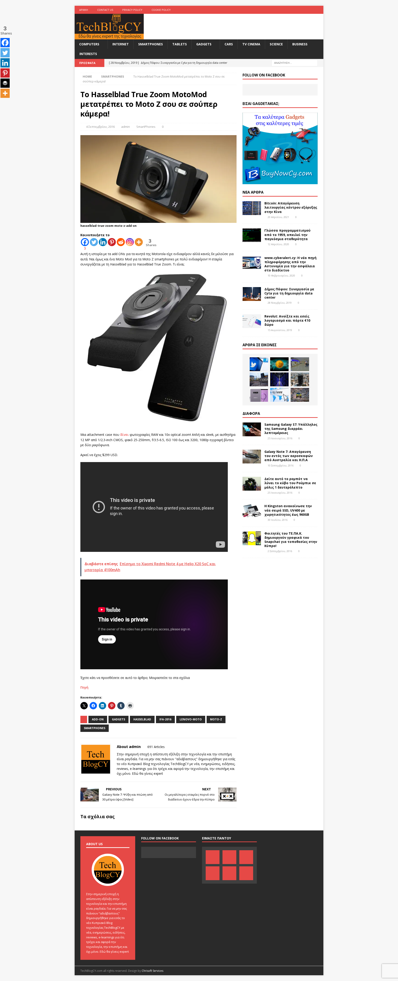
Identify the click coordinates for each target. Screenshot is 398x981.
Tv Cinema (251, 44)
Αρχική (83, 10)
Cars (229, 44)
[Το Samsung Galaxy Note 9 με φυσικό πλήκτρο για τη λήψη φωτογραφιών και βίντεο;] (259, 395)
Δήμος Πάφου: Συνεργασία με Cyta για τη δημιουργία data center (289, 293)
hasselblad (142, 719)
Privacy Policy (132, 10)
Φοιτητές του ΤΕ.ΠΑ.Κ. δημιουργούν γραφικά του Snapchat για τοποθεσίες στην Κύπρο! (290, 539)
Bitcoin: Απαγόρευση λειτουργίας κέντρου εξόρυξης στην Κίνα (290, 207)
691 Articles (156, 747)
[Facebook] (274, 10)
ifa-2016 (165, 719)
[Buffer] (5, 83)
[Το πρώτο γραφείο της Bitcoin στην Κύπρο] (279, 364)
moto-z (216, 719)
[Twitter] (310, 10)
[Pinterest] (283, 10)
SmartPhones (150, 44)
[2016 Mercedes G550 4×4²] (300, 395)
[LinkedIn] (292, 10)
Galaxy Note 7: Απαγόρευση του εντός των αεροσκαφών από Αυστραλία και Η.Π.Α (288, 455)
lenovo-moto (191, 719)
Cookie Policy (161, 10)
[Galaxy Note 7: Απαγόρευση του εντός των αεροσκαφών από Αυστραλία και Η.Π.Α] (252, 456)
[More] (139, 242)
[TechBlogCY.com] (109, 37)
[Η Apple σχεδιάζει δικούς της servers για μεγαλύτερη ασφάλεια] (279, 379)
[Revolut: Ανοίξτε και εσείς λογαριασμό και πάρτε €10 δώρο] (252, 321)
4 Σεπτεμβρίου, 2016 (100, 127)
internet (120, 44)
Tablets (179, 44)
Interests (88, 54)
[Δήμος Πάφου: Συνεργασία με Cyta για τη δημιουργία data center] (252, 294)
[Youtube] (301, 10)
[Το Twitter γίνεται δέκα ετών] (259, 364)
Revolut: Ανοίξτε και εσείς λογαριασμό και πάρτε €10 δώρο (287, 320)
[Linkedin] (103, 242)
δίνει (125, 434)
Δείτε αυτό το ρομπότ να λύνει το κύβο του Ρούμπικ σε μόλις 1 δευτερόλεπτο (290, 483)
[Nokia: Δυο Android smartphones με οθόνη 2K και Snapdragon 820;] (259, 379)
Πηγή (84, 687)
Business (299, 44)
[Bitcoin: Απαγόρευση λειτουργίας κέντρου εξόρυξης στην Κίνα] (252, 208)
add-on (98, 719)
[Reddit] (121, 242)
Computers (89, 44)
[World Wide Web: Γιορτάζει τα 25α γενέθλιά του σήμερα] (279, 395)
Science (276, 44)
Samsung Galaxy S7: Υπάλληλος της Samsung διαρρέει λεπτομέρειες (290, 428)
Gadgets (203, 44)
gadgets (118, 719)
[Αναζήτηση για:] (295, 62)
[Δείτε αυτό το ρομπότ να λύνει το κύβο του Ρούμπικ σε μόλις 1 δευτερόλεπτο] (252, 484)
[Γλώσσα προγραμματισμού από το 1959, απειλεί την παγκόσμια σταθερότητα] (252, 235)
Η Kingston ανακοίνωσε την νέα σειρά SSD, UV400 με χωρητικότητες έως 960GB (288, 510)
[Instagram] (319, 10)
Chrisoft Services (152, 971)
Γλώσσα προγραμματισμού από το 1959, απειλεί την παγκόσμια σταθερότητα (287, 234)
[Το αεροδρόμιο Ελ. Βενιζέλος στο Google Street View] (300, 364)
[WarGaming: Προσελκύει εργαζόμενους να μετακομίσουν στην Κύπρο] (300, 379)
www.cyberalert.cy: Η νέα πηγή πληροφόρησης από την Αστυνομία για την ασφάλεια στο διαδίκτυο (290, 264)
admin (125, 127)
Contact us (105, 10)
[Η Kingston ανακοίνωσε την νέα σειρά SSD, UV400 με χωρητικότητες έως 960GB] (252, 511)
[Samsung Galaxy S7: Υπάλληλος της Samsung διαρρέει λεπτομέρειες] (252, 429)
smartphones (94, 728)
